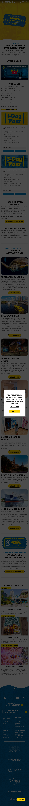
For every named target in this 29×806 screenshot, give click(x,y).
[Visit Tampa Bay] (8, 2)
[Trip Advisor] (14, 791)
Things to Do (6, 720)
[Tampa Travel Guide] (22, 705)
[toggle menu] (26, 1)
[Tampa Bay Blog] (14, 598)
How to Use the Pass (14, 222)
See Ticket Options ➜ (14, 572)
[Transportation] (14, 626)
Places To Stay (6, 718)
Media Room (6, 734)
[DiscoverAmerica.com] (14, 749)
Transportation (19, 725)
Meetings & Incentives (18, 720)
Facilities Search (19, 726)
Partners (5, 732)
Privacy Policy (6, 737)
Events (4, 723)
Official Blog (6, 735)
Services (17, 723)
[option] (14, 20)
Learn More (14, 293)
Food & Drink (6, 721)
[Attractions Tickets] (14, 656)
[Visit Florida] (14, 760)
